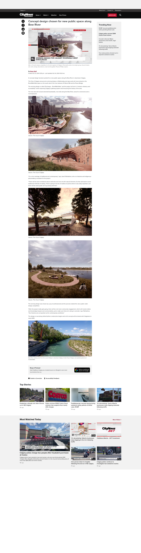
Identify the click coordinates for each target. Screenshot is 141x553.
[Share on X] (23, 21)
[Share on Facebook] (23, 25)
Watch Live (112, 15)
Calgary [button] (22, 10)
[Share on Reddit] (23, 29)
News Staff (33, 71)
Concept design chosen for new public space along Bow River (59, 23)
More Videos (116, 420)
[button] (102, 10)
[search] (120, 15)
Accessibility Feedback (52, 378)
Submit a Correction (36, 378)
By (32, 71)
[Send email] (23, 33)
